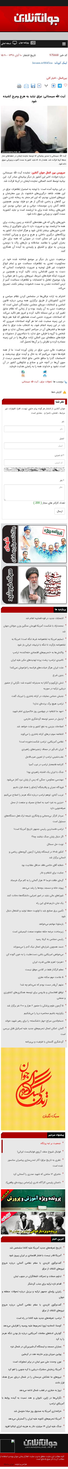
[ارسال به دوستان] (26, 86)
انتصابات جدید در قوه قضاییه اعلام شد (44, 618)
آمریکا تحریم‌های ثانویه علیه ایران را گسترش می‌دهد (34, 1419)
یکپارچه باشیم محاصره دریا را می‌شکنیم (43, 1013)
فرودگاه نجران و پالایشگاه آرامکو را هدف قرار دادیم (38, 787)
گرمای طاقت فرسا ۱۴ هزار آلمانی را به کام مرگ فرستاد (36, 880)
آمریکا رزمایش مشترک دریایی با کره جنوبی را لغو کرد (34, 1369)
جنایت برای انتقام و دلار (51, 873)
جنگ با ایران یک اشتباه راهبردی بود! (45, 772)
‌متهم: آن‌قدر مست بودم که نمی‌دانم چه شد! (41, 985)
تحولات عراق (46, 381)
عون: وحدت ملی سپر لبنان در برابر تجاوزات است (37, 1362)
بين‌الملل (62, 78)
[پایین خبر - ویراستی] (45, 372)
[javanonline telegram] (60, 86)
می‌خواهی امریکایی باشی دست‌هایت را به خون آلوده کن (34, 954)
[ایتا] (23, 376)
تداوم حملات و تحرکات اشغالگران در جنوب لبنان (37, 1276)
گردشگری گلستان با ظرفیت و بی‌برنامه (44, 1042)
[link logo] (46, 1443)
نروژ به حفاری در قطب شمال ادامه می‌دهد (40, 1390)
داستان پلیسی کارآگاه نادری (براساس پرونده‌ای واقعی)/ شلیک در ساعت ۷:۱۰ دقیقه (34, 1185)
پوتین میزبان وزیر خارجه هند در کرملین (41, 1354)
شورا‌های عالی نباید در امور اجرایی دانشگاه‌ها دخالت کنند (35, 896)
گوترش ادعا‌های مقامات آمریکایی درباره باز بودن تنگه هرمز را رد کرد (33, 1336)
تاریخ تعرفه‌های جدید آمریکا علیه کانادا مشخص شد (35, 1248)
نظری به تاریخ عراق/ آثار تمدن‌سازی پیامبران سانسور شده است (35, 1163)
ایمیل (62, 438)
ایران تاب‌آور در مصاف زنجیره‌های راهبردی (42, 749)
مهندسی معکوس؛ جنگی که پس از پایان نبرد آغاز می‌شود (35, 780)
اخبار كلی (51, 78)
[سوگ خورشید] (34, 584)
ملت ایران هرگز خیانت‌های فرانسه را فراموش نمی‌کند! (36, 668)
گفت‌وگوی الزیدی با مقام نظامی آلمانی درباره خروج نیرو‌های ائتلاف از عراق (33, 1266)
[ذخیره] (33, 86)
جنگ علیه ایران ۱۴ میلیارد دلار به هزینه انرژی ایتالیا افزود (33, 1426)
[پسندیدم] (65, 85)
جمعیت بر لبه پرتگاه (50, 1143)
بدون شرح (58, 675)
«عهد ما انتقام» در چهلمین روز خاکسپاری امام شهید (37, 711)
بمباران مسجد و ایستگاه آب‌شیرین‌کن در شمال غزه (36, 1347)
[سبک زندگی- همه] (33, 1089)
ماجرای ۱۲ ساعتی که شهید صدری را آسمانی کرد (37, 1174)
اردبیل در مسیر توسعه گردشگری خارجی (43, 719)
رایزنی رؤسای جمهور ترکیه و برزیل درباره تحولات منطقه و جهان (33, 1294)
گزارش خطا (56, 392)
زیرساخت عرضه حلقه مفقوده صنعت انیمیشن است (37, 932)
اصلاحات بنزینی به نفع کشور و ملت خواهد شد (40, 727)
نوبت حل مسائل (55, 844)
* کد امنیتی (59, 455)
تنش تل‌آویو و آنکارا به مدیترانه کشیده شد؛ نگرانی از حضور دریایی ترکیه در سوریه (35, 686)
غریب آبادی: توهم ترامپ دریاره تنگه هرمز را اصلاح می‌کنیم (33, 795)
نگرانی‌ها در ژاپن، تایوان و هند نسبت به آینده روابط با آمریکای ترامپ (33, 1401)
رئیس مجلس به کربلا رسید (49, 939)
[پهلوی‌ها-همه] (33, 1223)
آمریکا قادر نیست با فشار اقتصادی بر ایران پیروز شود (35, 1255)
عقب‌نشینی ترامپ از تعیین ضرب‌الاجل (44, 757)
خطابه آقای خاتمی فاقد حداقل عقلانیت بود (42, 865)
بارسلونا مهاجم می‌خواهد (51, 924)
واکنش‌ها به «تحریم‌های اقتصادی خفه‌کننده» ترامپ (38, 652)
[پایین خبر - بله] (23, 372)
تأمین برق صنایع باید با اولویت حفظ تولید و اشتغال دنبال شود (36, 913)
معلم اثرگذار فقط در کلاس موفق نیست (44, 970)
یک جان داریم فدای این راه (49, 903)
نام (63, 421)
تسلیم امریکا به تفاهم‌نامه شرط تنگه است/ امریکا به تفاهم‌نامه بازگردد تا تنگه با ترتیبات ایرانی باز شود (39, 642)
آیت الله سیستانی (30, 381)
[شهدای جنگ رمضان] (34, 543)
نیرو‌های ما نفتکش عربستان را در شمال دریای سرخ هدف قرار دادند (33, 1380)
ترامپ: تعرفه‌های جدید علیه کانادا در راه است (38, 1318)
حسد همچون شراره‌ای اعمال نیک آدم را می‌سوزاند (38, 947)
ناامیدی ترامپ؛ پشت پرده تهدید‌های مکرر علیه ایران (37, 660)
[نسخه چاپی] (19, 86)
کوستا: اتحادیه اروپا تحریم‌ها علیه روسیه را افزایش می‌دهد (32, 1326)
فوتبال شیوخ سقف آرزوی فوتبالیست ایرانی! (38, 1152)
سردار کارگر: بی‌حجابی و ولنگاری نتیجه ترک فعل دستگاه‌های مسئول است (35, 818)
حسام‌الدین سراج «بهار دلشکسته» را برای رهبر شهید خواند (33, 1021)
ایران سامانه (9, 1464)
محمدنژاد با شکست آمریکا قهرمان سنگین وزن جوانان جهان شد (34, 629)
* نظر (62, 480)
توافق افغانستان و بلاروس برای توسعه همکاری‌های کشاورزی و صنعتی (35, 995)
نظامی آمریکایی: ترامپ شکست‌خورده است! (41, 742)
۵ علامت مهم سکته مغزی (50, 977)
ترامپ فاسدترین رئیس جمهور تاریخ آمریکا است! (38, 829)
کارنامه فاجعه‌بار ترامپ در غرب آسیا (46, 765)
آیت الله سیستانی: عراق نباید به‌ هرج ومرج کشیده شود (34, 99)
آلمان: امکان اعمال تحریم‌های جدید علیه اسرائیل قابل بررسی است (34, 1031)
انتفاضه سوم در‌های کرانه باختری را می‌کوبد (42, 734)
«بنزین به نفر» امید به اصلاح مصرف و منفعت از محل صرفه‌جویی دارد (38, 805)
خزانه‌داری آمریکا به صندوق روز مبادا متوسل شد (37, 1411)
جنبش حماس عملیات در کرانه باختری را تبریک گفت (37, 696)
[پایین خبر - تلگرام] (45, 376)
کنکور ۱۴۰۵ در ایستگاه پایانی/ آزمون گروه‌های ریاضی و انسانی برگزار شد (37, 855)
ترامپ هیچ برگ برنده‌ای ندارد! (48, 704)
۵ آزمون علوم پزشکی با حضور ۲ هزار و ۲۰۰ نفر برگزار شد (35, 1006)
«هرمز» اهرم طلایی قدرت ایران (47, 962)
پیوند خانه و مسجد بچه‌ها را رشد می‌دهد (42, 888)
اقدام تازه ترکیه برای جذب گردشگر (44, 1284)
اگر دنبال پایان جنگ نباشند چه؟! (47, 837)
